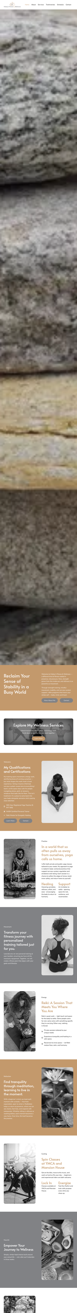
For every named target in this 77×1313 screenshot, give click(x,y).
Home (27, 5)
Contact (68, 5)
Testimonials (50, 5)
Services (41, 5)
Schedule (60, 5)
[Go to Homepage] (12, 4)
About (33, 5)
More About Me (49, 700)
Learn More (38, 738)
